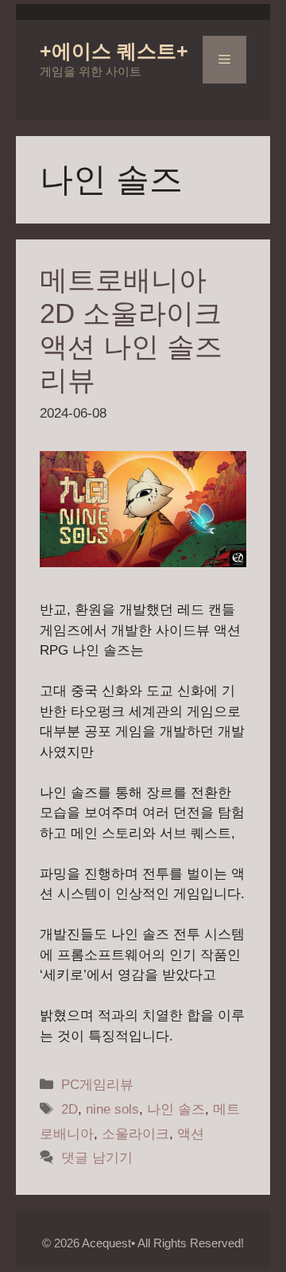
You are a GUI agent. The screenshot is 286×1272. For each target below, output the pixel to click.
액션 (190, 1134)
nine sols (112, 1109)
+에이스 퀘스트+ (114, 51)
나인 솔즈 (176, 1109)
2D (69, 1109)
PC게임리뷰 (97, 1084)
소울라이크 (135, 1134)
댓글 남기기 (97, 1157)
